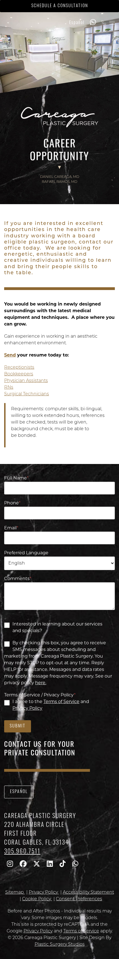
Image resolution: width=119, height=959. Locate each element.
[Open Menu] (112, 23)
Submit (17, 726)
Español (76, 23)
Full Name (16, 478)
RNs (8, 387)
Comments (17, 579)
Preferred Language (26, 553)
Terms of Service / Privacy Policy (40, 695)
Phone (12, 503)
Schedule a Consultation (59, 6)
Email (11, 528)
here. (40, 683)
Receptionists (19, 367)
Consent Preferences (79, 899)
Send (10, 355)
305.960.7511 (22, 852)
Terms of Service (61, 702)
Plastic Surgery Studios (60, 944)
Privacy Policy (27, 708)
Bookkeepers (18, 374)
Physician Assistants (26, 381)
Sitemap (15, 892)
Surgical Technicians (26, 394)
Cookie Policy (37, 899)
